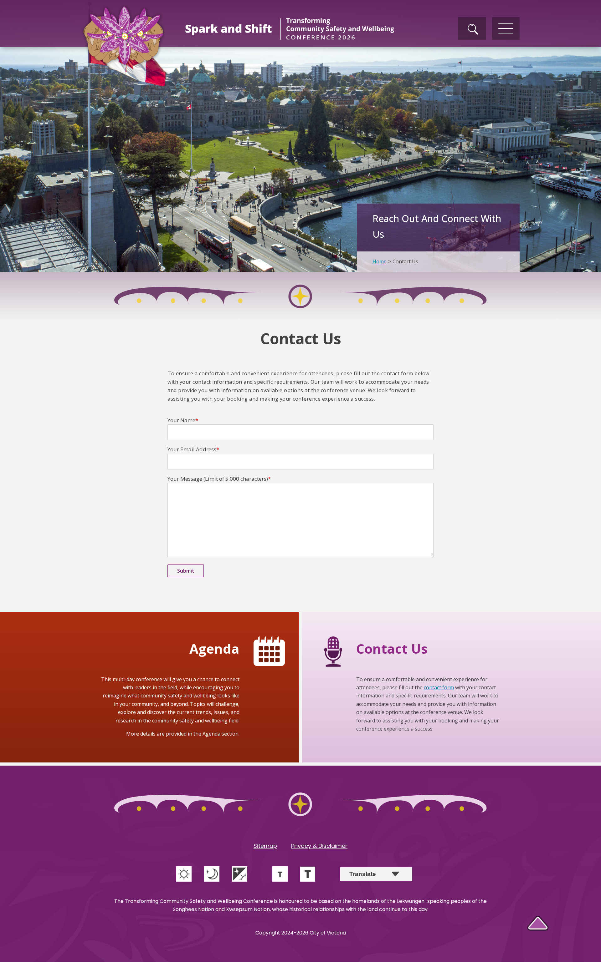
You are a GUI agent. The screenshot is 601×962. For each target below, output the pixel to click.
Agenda (211, 733)
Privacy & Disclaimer (319, 846)
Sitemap (265, 846)
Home (379, 261)
